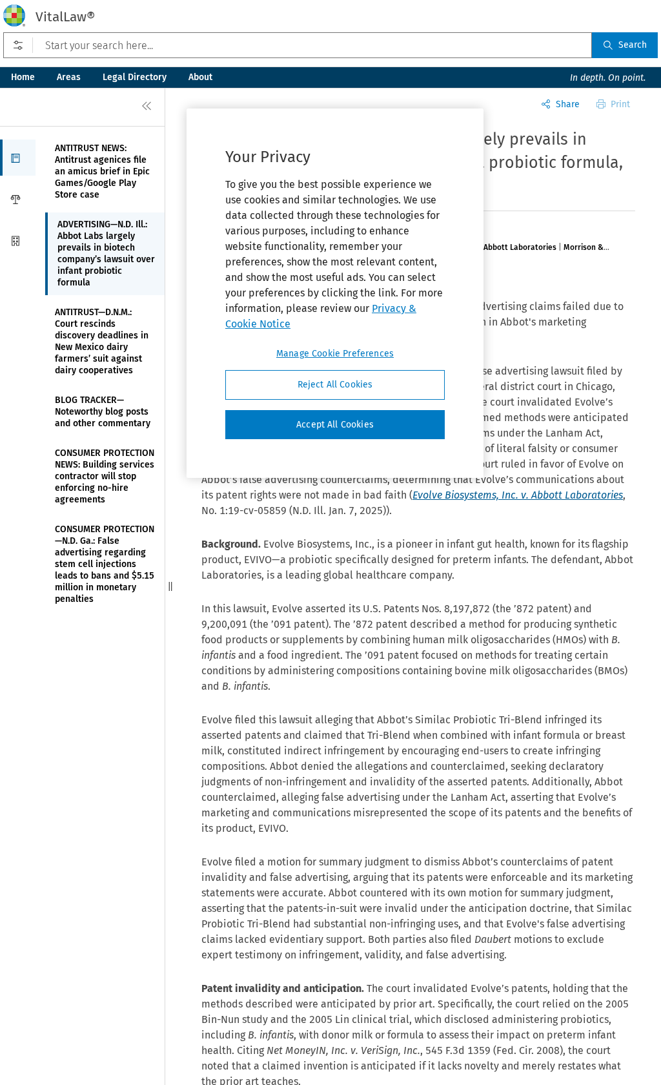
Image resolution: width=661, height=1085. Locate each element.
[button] (18, 158)
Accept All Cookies (335, 424)
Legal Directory (135, 77)
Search (632, 44)
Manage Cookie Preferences (335, 353)
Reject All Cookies (335, 384)
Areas (69, 77)
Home (23, 77)
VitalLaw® (65, 16)
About (200, 77)
